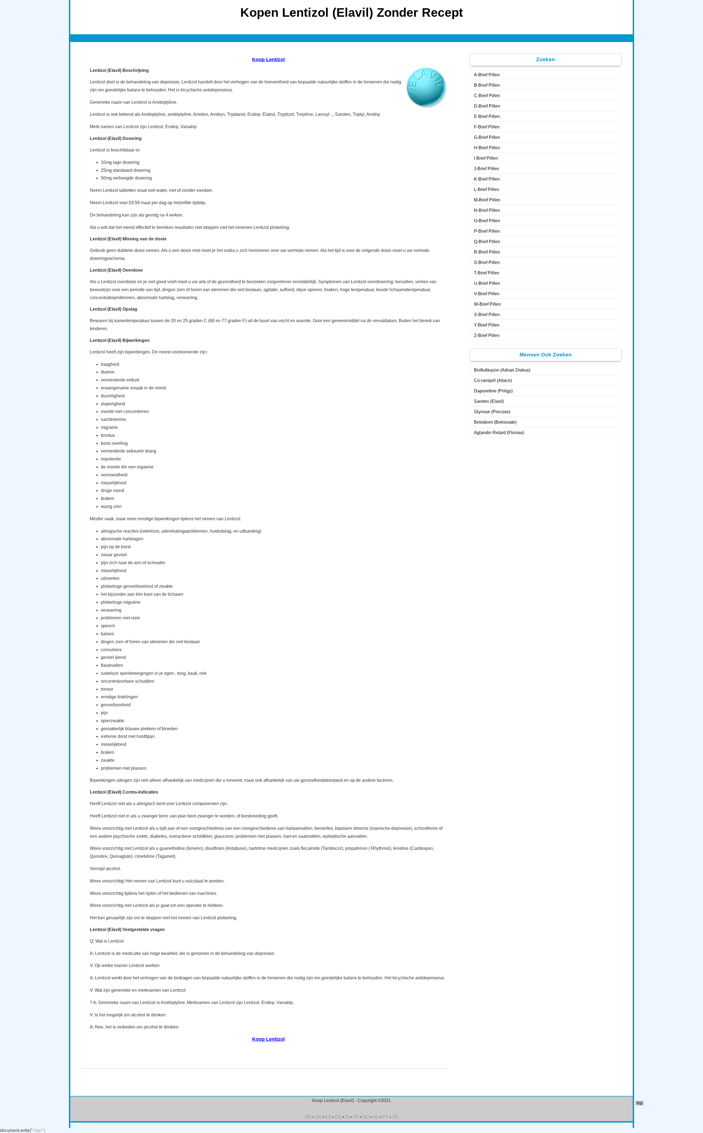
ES (328, 1117)
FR (356, 1117)
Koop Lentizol (268, 59)
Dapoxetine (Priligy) (493, 391)
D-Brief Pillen (487, 106)
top (640, 1103)
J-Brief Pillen (486, 168)
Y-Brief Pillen (487, 325)
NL (376, 1117)
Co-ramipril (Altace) (493, 380)
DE (308, 1117)
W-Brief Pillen (487, 304)
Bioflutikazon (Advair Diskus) (502, 370)
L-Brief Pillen (486, 189)
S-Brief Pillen (487, 262)
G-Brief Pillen (487, 137)
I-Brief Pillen (486, 158)
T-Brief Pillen (486, 273)
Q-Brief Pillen (487, 241)
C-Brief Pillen (487, 95)
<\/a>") (39, 1130)
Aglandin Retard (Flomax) (499, 432)
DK (318, 1117)
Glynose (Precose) (492, 411)
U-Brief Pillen (487, 283)
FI (347, 1117)
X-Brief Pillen (487, 314)
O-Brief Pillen (487, 220)
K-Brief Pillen (487, 179)
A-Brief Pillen (487, 74)
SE (395, 1117)
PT (385, 1117)
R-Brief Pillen (487, 252)
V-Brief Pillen (487, 293)
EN (338, 1117)
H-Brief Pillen (487, 147)
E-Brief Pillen (487, 116)
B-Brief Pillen (487, 85)
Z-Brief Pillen (487, 335)
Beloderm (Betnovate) (495, 422)
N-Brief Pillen (487, 210)
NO (366, 1117)
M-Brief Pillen (487, 200)
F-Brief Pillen (487, 127)
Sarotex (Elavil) (489, 401)
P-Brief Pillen (487, 231)
